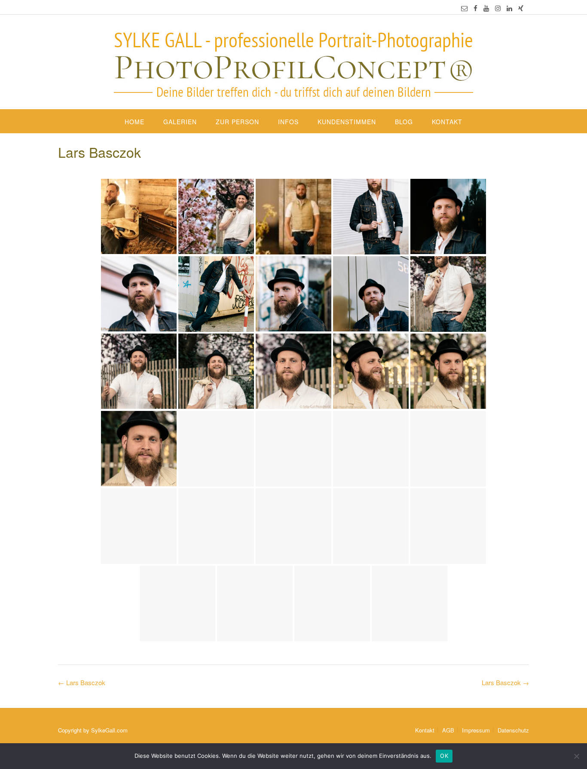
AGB (448, 730)
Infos (288, 121)
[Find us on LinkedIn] (509, 8)
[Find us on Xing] (520, 8)
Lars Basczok (505, 682)
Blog (404, 121)
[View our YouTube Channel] (486, 8)
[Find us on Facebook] (475, 8)
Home (134, 121)
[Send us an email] (464, 8)
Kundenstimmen (347, 121)
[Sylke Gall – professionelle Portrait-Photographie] (293, 62)
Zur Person (237, 121)
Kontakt (447, 121)
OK (444, 755)
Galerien (180, 121)
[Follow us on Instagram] (498, 8)
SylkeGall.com (109, 730)
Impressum (476, 730)
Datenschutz (513, 730)
